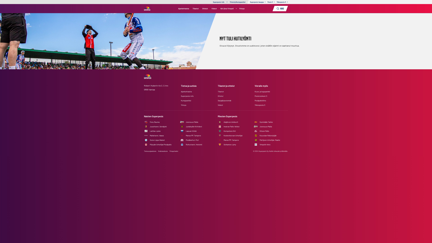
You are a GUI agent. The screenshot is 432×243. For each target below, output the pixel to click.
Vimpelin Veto (265, 144)
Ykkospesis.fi (260, 105)
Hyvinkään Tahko (266, 122)
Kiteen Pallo (264, 131)
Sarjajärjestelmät (224, 100)
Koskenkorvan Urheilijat (233, 135)
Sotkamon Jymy (230, 144)
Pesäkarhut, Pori (192, 140)
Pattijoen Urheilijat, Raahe (270, 140)
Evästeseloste (163, 151)
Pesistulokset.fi (261, 96)
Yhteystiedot (173, 151)
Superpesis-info (218, 2)
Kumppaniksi (186, 100)
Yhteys (242, 8)
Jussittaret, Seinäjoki (158, 126)
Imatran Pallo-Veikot (232, 126)
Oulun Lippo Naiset (157, 140)
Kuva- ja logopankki (262, 91)
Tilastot (196, 8)
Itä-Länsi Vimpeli (227, 8)
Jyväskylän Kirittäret (194, 126)
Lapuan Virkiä (191, 131)
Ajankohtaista (183, 8)
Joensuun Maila (192, 122)
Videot (214, 8)
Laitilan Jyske (155, 131)
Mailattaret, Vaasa (157, 135)
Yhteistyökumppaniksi (237, 2)
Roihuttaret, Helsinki (194, 144)
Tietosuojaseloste (150, 151)
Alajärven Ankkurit (231, 122)
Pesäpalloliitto (260, 100)
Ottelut (205, 8)
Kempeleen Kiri (230, 131)
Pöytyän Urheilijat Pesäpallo (161, 144)
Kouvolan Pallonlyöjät (268, 135)
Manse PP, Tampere (193, 135)
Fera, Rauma (155, 122)
